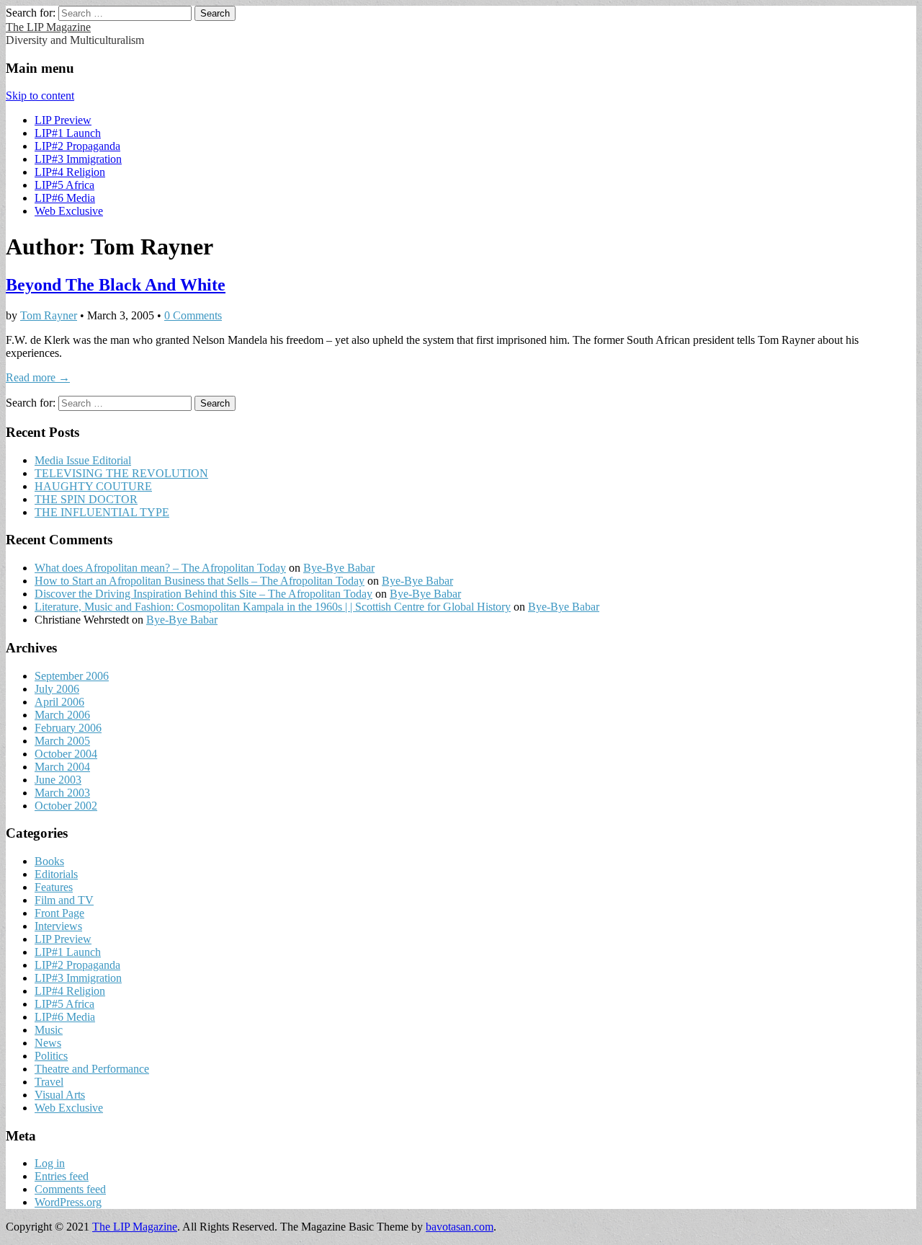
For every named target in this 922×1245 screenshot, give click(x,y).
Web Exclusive (69, 211)
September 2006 (72, 676)
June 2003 (58, 780)
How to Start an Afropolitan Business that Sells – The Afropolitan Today (199, 581)
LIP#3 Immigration (78, 159)
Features (54, 887)
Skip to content (40, 95)
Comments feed (70, 1189)
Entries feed (62, 1176)
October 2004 (66, 754)
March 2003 (62, 793)
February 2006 (68, 728)
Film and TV (64, 900)
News (48, 1043)
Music (49, 1030)
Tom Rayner (48, 315)
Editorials (56, 874)
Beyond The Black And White (115, 284)
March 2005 (62, 741)
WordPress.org (68, 1202)
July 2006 (57, 689)
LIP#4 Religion (70, 172)
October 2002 (66, 805)
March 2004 (62, 767)
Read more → (38, 377)
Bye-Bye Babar (339, 568)
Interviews (58, 926)
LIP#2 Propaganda (77, 146)
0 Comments (193, 315)
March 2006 (62, 715)
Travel (49, 1082)
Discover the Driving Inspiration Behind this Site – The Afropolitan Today (203, 594)
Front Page (59, 913)
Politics (51, 1056)
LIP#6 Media (65, 198)
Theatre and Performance (92, 1069)
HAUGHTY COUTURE (93, 486)
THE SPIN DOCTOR (86, 499)
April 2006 (59, 702)
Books (49, 861)
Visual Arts (60, 1095)
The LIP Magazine (48, 27)
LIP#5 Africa (64, 185)
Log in (50, 1163)
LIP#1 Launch (68, 133)
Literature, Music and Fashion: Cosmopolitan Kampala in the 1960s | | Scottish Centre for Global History (273, 607)
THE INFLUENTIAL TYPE (102, 512)
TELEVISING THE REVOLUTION (121, 473)
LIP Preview (63, 120)
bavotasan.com (459, 1226)
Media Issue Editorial (83, 460)
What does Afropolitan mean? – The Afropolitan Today (160, 568)
